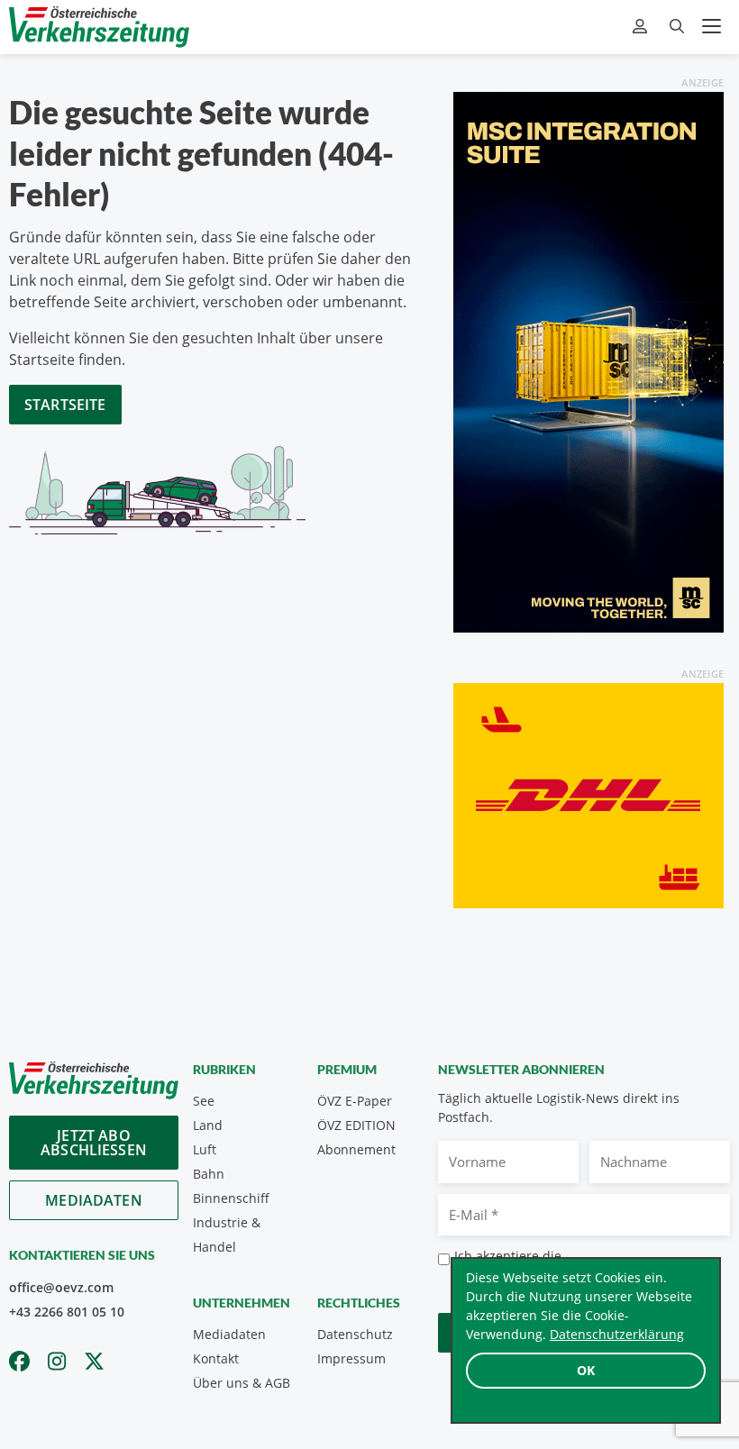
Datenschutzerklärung (617, 1334)
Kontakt (216, 1358)
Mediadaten (93, 1200)
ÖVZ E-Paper (354, 1100)
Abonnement (356, 1149)
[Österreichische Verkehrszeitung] (99, 26)
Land (208, 1125)
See (203, 1100)
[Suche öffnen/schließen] (677, 26)
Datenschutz (355, 1334)
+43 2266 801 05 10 (66, 1311)
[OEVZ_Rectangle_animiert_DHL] (588, 794)
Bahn (208, 1173)
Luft (204, 1149)
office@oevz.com (61, 1287)
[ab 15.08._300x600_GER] (588, 360)
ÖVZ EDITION (356, 1125)
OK (586, 1370)
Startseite (65, 405)
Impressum (351, 1358)
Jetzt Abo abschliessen (94, 1142)
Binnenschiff (231, 1198)
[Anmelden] (642, 26)
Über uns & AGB (241, 1382)
